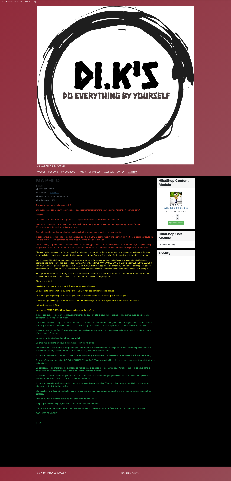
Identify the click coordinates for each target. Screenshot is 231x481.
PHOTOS (82, 172)
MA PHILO (132, 172)
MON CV (121, 172)
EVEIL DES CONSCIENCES (176, 208)
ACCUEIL (41, 172)
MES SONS (53, 172)
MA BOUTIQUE (68, 172)
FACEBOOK (108, 172)
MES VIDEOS (94, 172)
